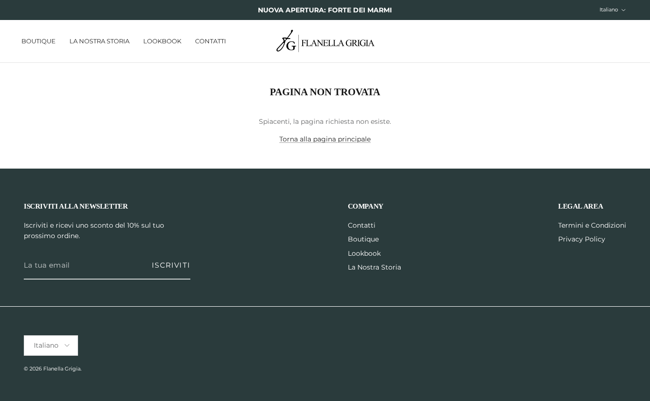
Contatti (210, 40)
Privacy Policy (581, 239)
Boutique (38, 40)
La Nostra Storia (99, 40)
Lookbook (162, 40)
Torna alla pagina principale (325, 139)
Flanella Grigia (61, 368)
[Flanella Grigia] (325, 41)
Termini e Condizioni (592, 225)
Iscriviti (171, 265)
